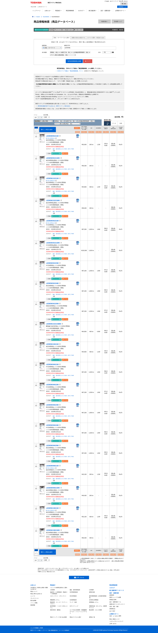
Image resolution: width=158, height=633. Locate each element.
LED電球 (91, 589)
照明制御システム (93, 602)
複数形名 (78, 37)
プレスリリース (34, 598)
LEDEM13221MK (53, 200)
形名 (61, 37)
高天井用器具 (73, 596)
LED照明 (52, 589)
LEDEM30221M (52, 221)
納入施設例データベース (116, 590)
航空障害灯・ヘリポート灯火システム (58, 606)
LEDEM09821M (52, 466)
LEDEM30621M (52, 364)
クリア (89, 61)
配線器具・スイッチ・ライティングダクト (58, 603)
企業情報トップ (122, 7)
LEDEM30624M (52, 425)
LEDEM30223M (52, 263)
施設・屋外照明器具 (75, 589)
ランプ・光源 (73, 602)
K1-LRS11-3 (51, 223)
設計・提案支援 (105, 10)
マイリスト (42, 29)
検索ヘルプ (119, 21)
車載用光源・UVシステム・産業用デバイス (98, 606)
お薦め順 (76, 128)
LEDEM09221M (52, 136)
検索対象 (104, 21)
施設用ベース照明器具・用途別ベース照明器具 (58, 592)
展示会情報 (33, 600)
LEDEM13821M (52, 508)
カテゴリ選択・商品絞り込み (64, 29)
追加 (57, 153)
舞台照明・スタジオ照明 (95, 610)
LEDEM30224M (52, 283)
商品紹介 (58, 10)
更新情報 (32, 605)
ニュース (32, 596)
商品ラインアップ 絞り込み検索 (58, 617)
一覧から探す (79, 29)
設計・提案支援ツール (115, 602)
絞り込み (95, 37)
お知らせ (47, 10)
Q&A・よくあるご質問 (115, 616)
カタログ (80, 10)
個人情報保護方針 (53, 630)
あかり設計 (112, 611)
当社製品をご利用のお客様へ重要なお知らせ (39, 588)
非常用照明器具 (74, 592)
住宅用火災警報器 (93, 600)
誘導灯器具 (92, 592)
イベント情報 (33, 602)
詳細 (49, 153)
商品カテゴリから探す (75, 617)
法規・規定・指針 (114, 606)
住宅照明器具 (73, 600)
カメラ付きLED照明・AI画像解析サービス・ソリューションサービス (78, 611)
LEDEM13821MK (53, 530)
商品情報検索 (70, 10)
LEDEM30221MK (53, 243)
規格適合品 (112, 608)
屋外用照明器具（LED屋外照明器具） (97, 596)
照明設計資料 (112, 599)
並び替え (37, 121)
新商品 (52, 52)
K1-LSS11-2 (51, 510)
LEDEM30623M (52, 405)
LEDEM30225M (52, 303)
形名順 (76, 132)
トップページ (36, 10)
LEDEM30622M (52, 385)
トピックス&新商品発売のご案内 (58, 587)
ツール (66, 153)
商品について (33, 591)
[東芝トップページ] (36, 2)
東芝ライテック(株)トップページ (38, 630)
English (107, 1)
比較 (121, 123)
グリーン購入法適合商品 (57, 55)
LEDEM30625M (52, 445)
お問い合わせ (124, 1)
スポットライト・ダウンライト (58, 596)
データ (114, 123)
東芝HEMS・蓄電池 (55, 610)
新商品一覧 (92, 617)
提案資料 (111, 595)
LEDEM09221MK (53, 158)
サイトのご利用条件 (64, 630)
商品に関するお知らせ (36, 593)
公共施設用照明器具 (79, 52)
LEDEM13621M (52, 344)
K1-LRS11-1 (51, 138)
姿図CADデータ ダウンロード (117, 604)
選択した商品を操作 (47, 129)
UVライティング (74, 606)
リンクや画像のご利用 (36, 628)
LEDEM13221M (52, 178)
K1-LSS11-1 (51, 468)
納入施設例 (92, 10)
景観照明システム (54, 600)
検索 (52, 29)
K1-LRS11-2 (51, 180)
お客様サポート (119, 10)
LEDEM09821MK (53, 488)
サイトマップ (115, 1)
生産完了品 (64, 52)
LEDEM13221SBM (53, 324)
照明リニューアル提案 (115, 597)
